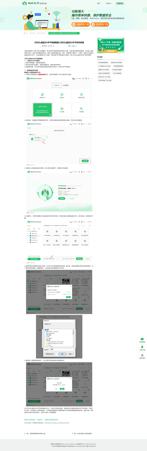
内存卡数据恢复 (117, 73)
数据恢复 (34, 33)
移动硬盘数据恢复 (118, 66)
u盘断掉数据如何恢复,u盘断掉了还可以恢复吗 (43, 433)
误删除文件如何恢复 (103, 69)
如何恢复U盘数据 (117, 69)
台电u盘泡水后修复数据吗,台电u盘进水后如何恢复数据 (93, 433)
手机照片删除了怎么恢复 (104, 80)
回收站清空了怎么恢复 (104, 77)
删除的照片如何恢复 (116, 62)
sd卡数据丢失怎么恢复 (104, 66)
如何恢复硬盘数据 (103, 62)
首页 (27, 33)
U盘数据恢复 (43, 33)
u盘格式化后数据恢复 (104, 73)
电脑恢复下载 (82, 24)
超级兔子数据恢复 (30, 419)
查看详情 (111, 51)
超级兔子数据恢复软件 (51, 419)
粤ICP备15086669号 (89, 446)
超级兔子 (74, 46)
